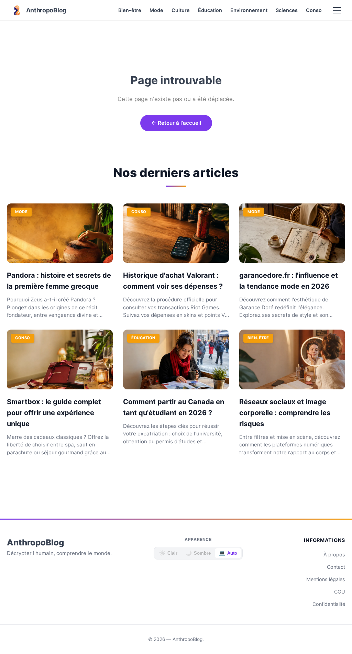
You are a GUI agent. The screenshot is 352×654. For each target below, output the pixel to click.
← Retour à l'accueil (176, 123)
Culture (181, 10)
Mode (156, 10)
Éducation (210, 10)
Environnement (248, 10)
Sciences (287, 10)
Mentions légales (325, 579)
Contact (336, 567)
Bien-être (129, 10)
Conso (314, 10)
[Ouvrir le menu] (337, 10)
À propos (334, 554)
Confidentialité (328, 604)
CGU (339, 592)
